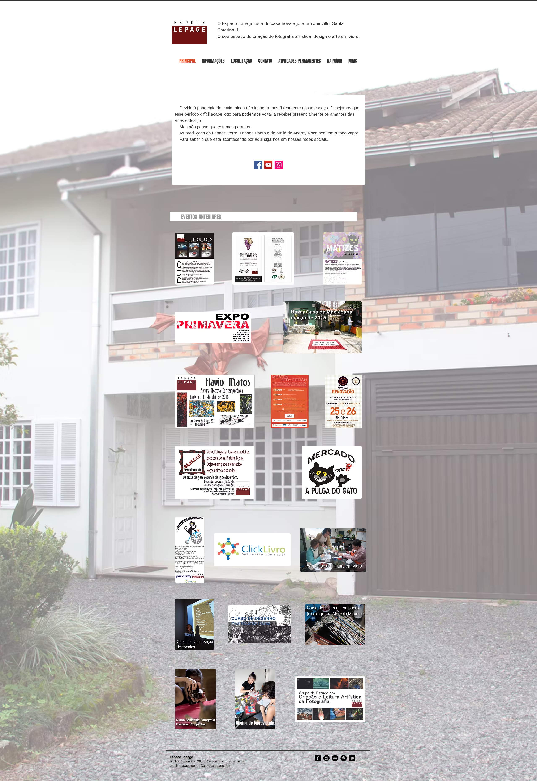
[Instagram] (279, 165)
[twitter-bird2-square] (352, 758)
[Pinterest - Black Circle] (343, 758)
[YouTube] (268, 165)
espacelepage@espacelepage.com (205, 766)
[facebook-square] (318, 758)
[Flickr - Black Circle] (335, 758)
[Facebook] (258, 165)
